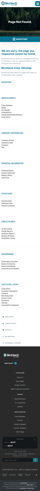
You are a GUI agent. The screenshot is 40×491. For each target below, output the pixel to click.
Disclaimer (5, 300)
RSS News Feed (7, 296)
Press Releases (6, 105)
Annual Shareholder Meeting (11, 115)
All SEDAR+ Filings (8, 238)
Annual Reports (7, 231)
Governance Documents (10, 268)
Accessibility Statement (10, 305)
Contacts (4, 145)
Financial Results (7, 170)
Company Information (12, 133)
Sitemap (4, 303)
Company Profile (7, 140)
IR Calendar (5, 110)
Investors (21, 39)
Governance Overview (9, 261)
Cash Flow (5, 177)
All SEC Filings (6, 229)
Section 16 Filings (7, 236)
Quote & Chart (6, 201)
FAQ (2, 147)
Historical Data (6, 203)
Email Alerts (5, 117)
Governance (7, 254)
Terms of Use (30, 488)
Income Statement (8, 173)
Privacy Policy (6, 298)
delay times (30, 484)
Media (3, 108)
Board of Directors (8, 264)
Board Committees (8, 266)
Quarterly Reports (8, 233)
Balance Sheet (6, 175)
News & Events (8, 98)
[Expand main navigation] (37, 3)
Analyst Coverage (8, 205)
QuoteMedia (23, 483)
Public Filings (8, 221)
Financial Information (12, 163)
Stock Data (6, 193)
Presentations (6, 112)
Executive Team (7, 143)
